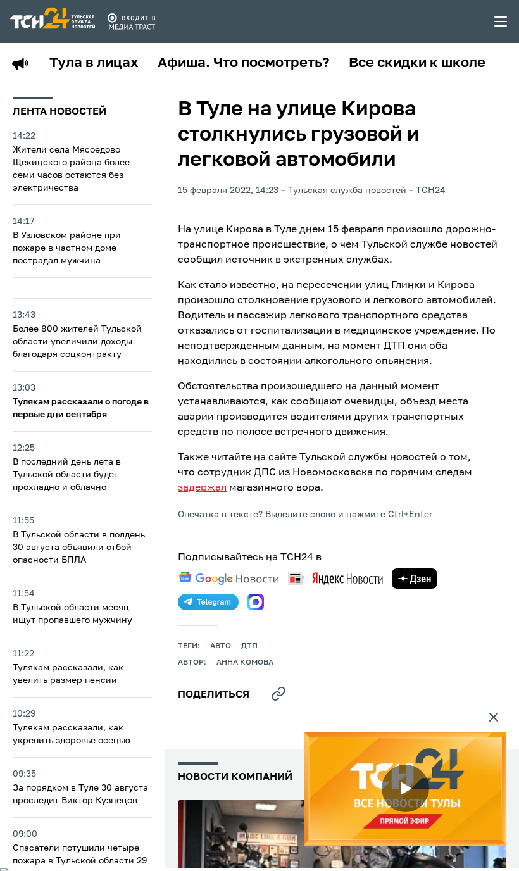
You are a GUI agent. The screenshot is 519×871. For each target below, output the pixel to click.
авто (220, 646)
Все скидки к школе (417, 63)
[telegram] (208, 602)
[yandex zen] (414, 578)
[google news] (228, 579)
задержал (202, 488)
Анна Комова (244, 663)
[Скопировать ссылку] (278, 694)
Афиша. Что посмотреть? (244, 63)
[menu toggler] (501, 21)
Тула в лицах (94, 63)
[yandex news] (335, 578)
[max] (255, 602)
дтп (249, 646)
